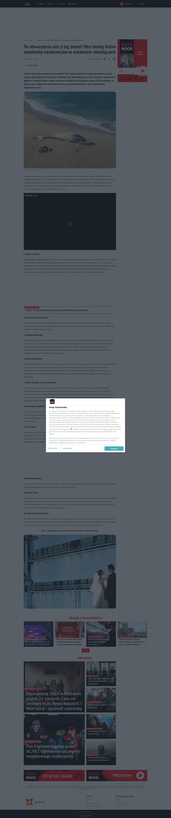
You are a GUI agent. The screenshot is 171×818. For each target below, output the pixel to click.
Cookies (61, 442)
